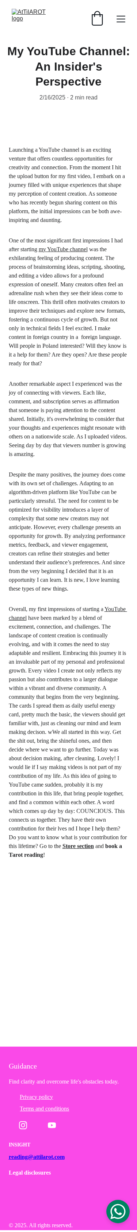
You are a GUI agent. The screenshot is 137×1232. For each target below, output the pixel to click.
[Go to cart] (97, 19)
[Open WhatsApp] (118, 1211)
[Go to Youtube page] (52, 1125)
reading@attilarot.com (37, 1157)
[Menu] (121, 19)
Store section (78, 846)
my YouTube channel (63, 249)
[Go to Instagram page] (23, 1125)
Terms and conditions (44, 1108)
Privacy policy (36, 1097)
